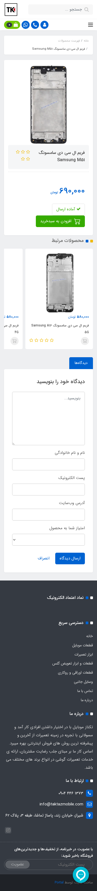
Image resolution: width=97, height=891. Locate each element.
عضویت (17, 864)
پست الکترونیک (71, 478)
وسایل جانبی (83, 682)
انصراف (44, 558)
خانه (89, 636)
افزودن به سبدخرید (56, 221)
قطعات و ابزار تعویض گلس (72, 663)
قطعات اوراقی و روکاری (75, 673)
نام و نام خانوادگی (70, 453)
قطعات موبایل (82, 645)
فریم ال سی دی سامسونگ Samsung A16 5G (60, 329)
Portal (59, 882)
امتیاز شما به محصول (67, 528)
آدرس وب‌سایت (72, 503)
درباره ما (87, 700)
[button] (44, 25)
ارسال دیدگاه (70, 558)
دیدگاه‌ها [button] (81, 363)
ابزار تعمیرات (83, 654)
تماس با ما (85, 691)
